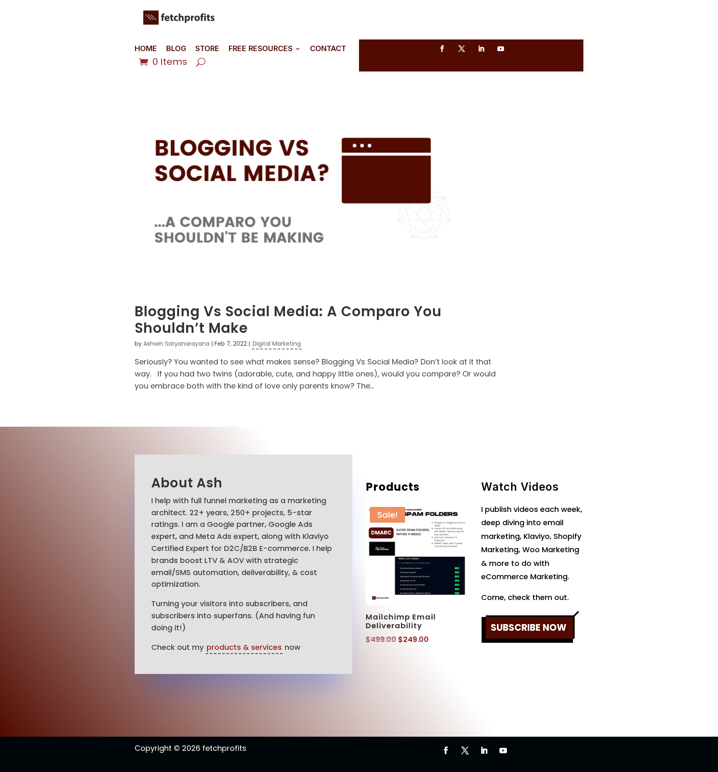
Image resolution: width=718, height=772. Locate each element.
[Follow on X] (461, 48)
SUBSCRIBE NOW (528, 627)
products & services (244, 647)
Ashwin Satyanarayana (176, 343)
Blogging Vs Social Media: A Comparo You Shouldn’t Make (288, 320)
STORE (207, 49)
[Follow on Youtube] (500, 48)
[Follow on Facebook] (442, 48)
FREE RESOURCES (261, 49)
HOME (146, 49)
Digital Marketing (277, 343)
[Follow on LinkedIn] (481, 48)
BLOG (176, 49)
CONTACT (328, 49)
